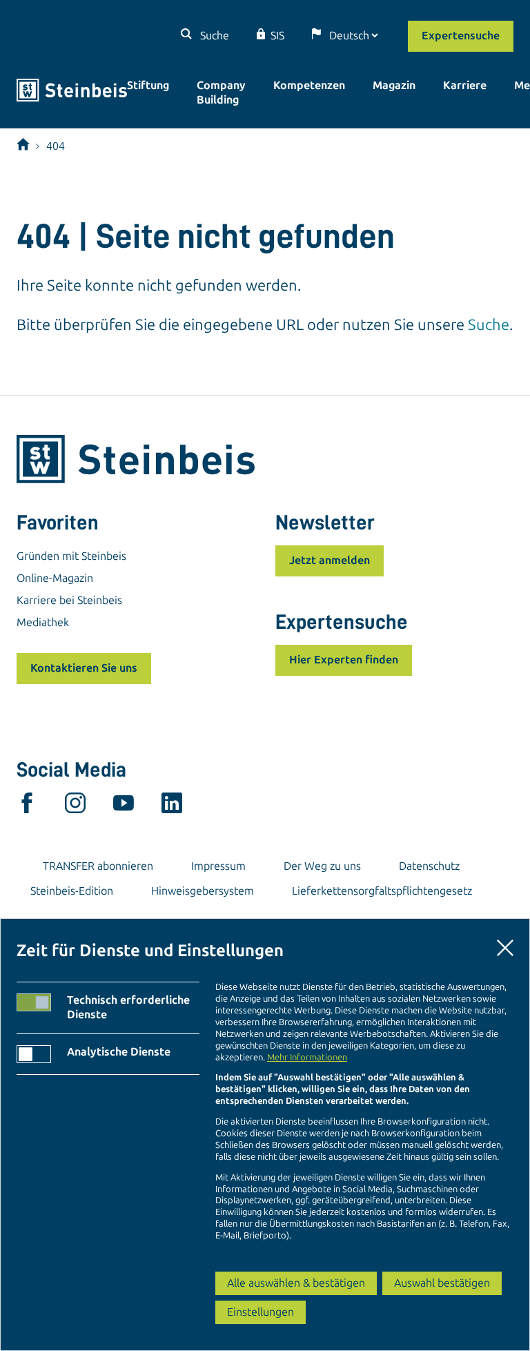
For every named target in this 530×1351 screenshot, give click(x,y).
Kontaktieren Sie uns (83, 667)
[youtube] (123, 806)
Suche (213, 35)
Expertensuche (461, 35)
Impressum (218, 866)
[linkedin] (171, 806)
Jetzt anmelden (329, 560)
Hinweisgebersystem (202, 890)
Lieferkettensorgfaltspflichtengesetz (382, 890)
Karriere (465, 85)
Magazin (394, 85)
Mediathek (43, 622)
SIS (277, 35)
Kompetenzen (309, 85)
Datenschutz (429, 866)
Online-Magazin (55, 578)
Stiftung (148, 85)
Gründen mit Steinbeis (71, 556)
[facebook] (27, 806)
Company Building (221, 92)
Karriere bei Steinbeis (69, 600)
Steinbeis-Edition (71, 890)
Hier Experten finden (343, 659)
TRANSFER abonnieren (98, 866)
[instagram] (75, 806)
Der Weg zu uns (322, 866)
